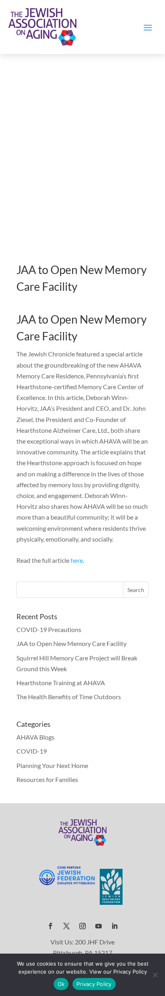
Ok (61, 984)
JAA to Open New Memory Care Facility (71, 643)
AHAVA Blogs (35, 737)
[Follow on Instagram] (82, 926)
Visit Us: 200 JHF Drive (82, 942)
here (76, 560)
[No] (155, 975)
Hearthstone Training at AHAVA (60, 682)
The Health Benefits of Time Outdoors (68, 696)
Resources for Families (47, 779)
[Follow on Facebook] (50, 926)
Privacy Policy (94, 984)
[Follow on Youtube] (98, 926)
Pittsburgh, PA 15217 (82, 952)
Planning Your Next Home (52, 765)
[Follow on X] (66, 926)
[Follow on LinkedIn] (114, 926)
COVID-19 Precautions (48, 629)
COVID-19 (31, 751)
